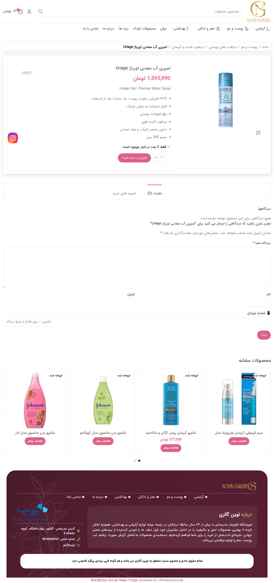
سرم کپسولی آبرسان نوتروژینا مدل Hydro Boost (239, 435)
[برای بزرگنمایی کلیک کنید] (258, 132)
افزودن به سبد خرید (134, 157)
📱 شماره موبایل (259, 313)
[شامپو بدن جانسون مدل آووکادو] (103, 400)
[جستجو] (41, 11)
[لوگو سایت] (259, 11)
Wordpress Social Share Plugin (115, 580)
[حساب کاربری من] (29, 11)
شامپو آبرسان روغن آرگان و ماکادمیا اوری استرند (171, 435)
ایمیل (131, 294)
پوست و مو (249, 47)
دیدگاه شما (262, 243)
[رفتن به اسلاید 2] (135, 461)
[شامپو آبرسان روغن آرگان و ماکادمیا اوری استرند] (171, 400)
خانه (265, 47)
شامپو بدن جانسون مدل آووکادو (103, 433)
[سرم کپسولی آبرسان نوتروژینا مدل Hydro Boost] (239, 400)
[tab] (155, 191)
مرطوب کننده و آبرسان (188, 47)
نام (269, 294)
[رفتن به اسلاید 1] (139, 461)
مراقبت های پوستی (222, 47)
